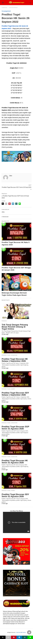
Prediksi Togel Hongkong (9, 355)
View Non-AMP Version (21, 632)
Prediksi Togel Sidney (8, 388)
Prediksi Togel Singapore (9, 422)
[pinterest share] (9, 204)
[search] (30, 2)
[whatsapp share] (16, 204)
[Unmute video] (16, 522)
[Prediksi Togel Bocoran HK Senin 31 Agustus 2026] (16, 447)
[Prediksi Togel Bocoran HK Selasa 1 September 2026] (16, 345)
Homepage (4, 7)
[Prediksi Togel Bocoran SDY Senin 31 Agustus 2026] (16, 481)
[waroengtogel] (16, 2)
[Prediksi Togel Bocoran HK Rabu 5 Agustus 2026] (16, 231)
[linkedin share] (13, 204)
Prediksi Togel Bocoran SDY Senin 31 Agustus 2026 (15, 495)
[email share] (6, 204)
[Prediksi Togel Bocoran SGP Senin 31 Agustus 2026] (16, 413)
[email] (8, 637)
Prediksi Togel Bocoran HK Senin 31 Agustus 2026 (15, 461)
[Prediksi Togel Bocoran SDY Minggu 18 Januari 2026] (16, 257)
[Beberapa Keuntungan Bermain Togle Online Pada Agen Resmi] (16, 282)
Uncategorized (13, 7)
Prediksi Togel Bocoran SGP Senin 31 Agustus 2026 (15, 427)
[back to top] (29, 632)
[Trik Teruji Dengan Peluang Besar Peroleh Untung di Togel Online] (16, 311)
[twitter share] (3, 204)
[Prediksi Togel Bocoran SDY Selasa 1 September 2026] (16, 379)
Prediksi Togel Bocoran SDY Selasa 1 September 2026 (15, 394)
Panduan (4, 320)
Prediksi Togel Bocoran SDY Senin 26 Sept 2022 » (16, 188)
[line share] (20, 204)
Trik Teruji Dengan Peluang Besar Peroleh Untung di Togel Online (15, 327)
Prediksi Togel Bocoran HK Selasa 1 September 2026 (15, 360)
